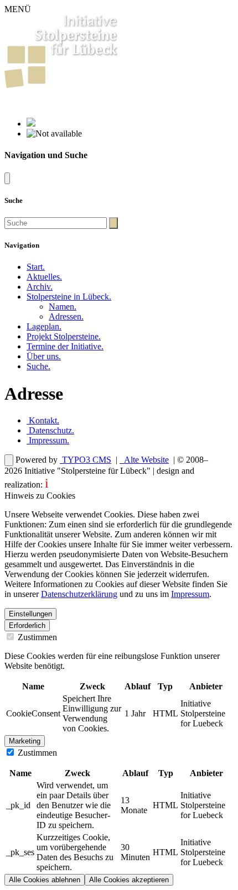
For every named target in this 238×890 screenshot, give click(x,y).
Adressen (66, 316)
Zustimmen (36, 637)
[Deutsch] (31, 123)
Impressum (48, 440)
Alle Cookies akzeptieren (129, 880)
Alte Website (145, 459)
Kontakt (43, 420)
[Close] (7, 178)
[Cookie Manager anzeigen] (8, 460)
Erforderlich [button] (27, 625)
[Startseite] (61, 85)
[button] (69, 296)
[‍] (113, 223)
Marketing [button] (24, 741)
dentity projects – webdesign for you (110, 484)
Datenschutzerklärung (79, 594)
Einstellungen (30, 614)
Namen (62, 306)
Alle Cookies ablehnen (44, 880)
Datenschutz (50, 430)
